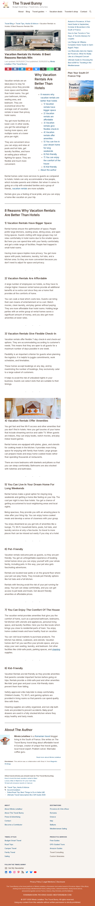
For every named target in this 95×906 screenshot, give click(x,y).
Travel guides (38, 11)
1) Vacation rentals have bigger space (50, 107)
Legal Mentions (49, 882)
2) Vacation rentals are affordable (49, 116)
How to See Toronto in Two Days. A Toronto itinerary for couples (79, 36)
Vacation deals (55, 11)
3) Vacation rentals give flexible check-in (51, 126)
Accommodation (13, 790)
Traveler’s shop (71, 11)
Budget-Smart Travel (13, 840)
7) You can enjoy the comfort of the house (52, 160)
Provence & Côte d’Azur (59, 809)
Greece (53, 817)
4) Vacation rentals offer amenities (49, 135)
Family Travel (10, 852)
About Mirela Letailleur (13, 809)
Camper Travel (10, 848)
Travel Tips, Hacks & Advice (27, 23)
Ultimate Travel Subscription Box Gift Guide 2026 (26, 795)
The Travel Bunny (27, 3)
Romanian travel (42, 736)
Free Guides (55, 840)
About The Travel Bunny (14, 813)
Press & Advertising (12, 817)
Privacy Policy (35, 882)
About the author (48, 170)
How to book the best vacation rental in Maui (21, 778)
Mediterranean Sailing (58, 828)
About (21, 11)
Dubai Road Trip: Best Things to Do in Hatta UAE (26, 792)
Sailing (7, 856)
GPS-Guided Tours (57, 844)
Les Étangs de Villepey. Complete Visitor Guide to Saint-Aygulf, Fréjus (80, 45)
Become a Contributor (13, 825)
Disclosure (61, 882)
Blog (28, 11)
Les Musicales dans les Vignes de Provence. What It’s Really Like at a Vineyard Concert (80, 54)
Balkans (53, 825)
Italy (51, 821)
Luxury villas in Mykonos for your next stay (20, 781)
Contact (83, 11)
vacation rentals (19, 188)
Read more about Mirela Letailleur (48, 757)
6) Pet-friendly (50, 154)
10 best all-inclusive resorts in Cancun (18, 783)
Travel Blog (9, 23)
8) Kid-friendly (50, 167)
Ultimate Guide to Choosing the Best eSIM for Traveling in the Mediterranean (80, 62)
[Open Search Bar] (90, 11)
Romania (53, 813)
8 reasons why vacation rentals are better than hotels (50, 97)
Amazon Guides (56, 848)
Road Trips (9, 844)
